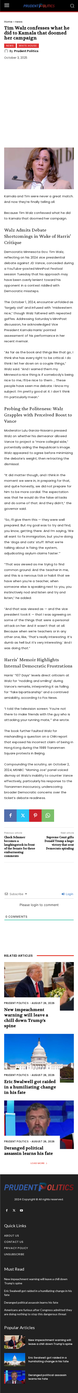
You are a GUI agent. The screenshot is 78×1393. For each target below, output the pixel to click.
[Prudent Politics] (7, 51)
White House (28, 45)
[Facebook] (10, 815)
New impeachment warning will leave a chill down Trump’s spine (50, 1342)
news (18, 22)
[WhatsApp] (48, 815)
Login (69, 894)
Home (8, 22)
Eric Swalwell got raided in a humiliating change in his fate (30, 1087)
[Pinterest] (35, 815)
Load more (38, 1163)
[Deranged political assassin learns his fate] (39, 1124)
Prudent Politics (26, 51)
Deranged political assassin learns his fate (31, 1302)
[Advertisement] (39, 104)
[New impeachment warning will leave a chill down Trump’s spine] (39, 986)
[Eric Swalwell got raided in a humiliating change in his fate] (39, 1058)
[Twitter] (23, 815)
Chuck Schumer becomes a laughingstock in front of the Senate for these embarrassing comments (19, 847)
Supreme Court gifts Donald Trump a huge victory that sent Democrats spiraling (59, 843)
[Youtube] (21, 1210)
